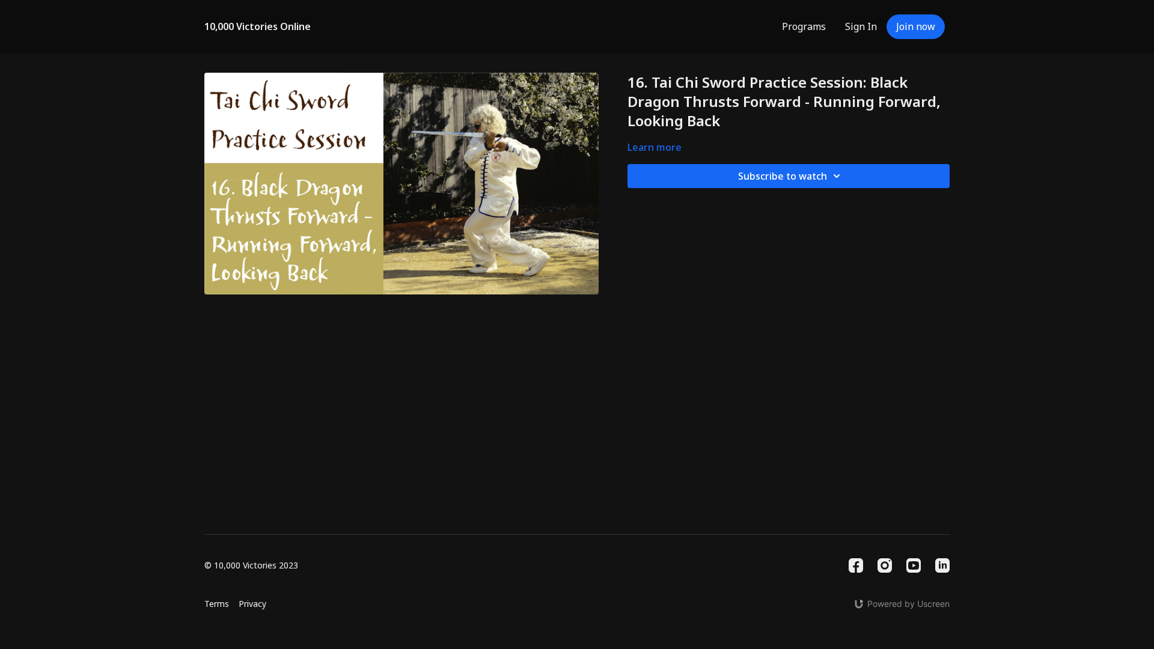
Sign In (861, 26)
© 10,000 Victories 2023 (251, 565)
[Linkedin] (942, 565)
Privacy (252, 603)
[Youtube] (913, 565)
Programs (804, 26)
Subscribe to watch (782, 176)
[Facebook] (856, 565)
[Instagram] (885, 565)
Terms (216, 603)
